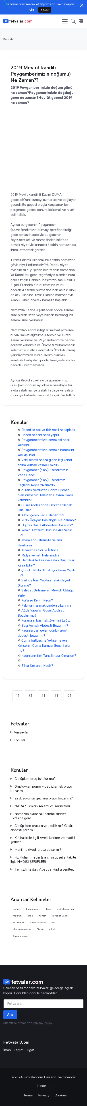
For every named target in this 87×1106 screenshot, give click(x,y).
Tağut (18, 1050)
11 (17, 696)
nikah (52, 929)
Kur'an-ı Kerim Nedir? (37, 600)
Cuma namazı (21, 936)
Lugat (30, 1050)
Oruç (30, 915)
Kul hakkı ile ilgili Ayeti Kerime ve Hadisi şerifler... (42, 840)
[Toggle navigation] (65, 21)
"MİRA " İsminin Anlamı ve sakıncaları (42, 806)
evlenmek (18, 922)
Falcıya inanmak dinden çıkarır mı (46, 605)
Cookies (61, 1095)
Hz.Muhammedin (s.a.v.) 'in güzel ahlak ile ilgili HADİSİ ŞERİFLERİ (43, 859)
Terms (28, 1095)
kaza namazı (33, 909)
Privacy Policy (42, 1023)
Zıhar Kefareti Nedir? (37, 666)
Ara (10, 1015)
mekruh (17, 915)
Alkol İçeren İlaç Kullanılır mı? (42, 515)
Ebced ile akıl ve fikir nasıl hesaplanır (48, 430)
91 (69, 696)
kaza (49, 909)
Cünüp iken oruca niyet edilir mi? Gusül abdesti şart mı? (41, 828)
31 (30, 696)
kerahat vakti (60, 915)
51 (43, 696)
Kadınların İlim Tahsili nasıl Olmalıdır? (48, 656)
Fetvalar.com (33, 1077)
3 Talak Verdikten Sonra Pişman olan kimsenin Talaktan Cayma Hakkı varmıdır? (45, 495)
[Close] (82, 5)
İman (7, 1050)
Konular (19, 740)
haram (42, 915)
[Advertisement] (43, 148)
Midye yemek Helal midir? (40, 555)
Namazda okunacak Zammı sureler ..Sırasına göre (38, 816)
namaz (17, 909)
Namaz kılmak (38, 922)
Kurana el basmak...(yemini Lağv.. (45, 620)
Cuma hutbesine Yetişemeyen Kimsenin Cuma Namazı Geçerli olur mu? (44, 645)
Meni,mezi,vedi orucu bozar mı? (37, 850)
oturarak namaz (22, 929)
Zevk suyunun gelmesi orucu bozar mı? (43, 799)
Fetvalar (9, 39)
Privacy (43, 1095)
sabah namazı (65, 909)
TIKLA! (45, 9)
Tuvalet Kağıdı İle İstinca (39, 550)
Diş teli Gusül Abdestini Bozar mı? (47, 525)
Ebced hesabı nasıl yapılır (40, 435)
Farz (54, 922)
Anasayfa (21, 733)
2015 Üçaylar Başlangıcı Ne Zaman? (48, 520)
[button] (73, 21)
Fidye (40, 929)
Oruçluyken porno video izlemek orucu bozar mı (41, 789)
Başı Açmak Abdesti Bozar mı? (44, 626)
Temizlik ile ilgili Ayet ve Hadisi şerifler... (44, 869)
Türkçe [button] (42, 1086)
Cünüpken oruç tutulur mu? (35, 779)
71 (56, 696)
